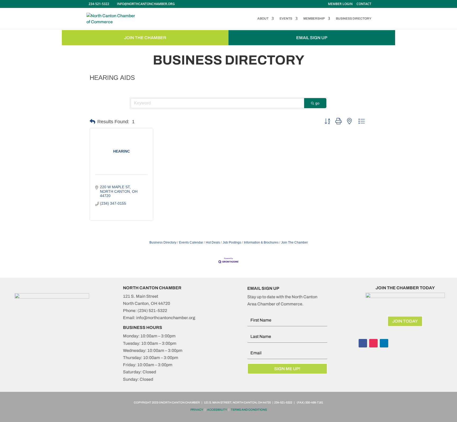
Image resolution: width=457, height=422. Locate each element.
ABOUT (262, 18)
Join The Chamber (294, 242)
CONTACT (364, 4)
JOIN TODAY (405, 321)
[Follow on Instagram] (373, 343)
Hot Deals (213, 242)
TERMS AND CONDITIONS (249, 409)
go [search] (317, 103)
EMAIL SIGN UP (311, 37)
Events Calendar (191, 242)
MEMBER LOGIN (340, 4)
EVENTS (286, 18)
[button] (92, 121)
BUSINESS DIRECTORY (353, 18)
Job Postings (232, 242)
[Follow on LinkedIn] (384, 343)
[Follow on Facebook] (363, 343)
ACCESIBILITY (217, 409)
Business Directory (162, 242)
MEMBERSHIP (314, 18)
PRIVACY (196, 409)
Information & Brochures (261, 242)
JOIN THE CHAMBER (145, 37)
